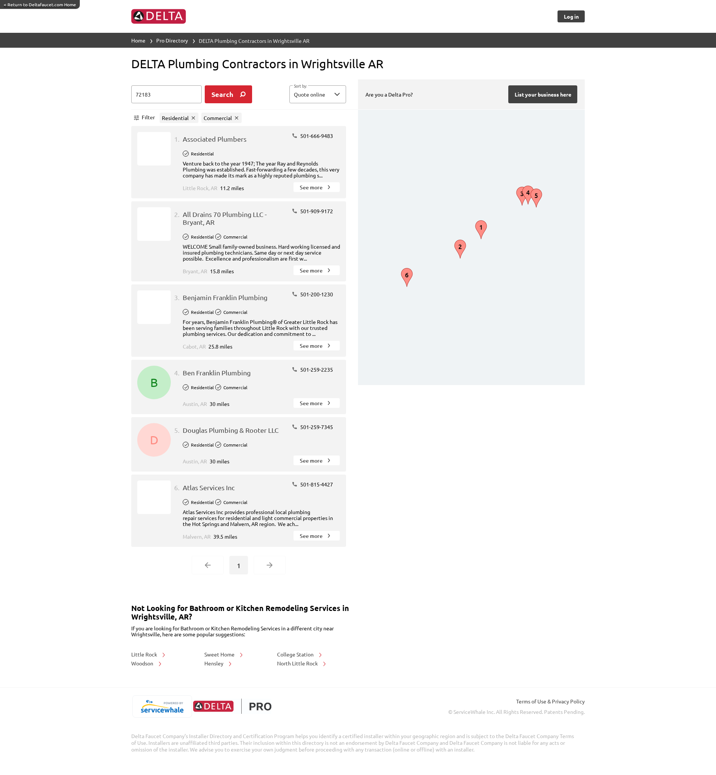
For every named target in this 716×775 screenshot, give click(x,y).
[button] (317, 94)
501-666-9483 (316, 135)
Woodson (142, 663)
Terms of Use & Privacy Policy (550, 701)
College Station (296, 654)
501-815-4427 (316, 484)
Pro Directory (172, 40)
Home (138, 40)
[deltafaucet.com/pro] (232, 706)
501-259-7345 (316, 426)
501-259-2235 (316, 369)
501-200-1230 (316, 294)
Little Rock (144, 654)
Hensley (214, 663)
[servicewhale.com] (162, 706)
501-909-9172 (316, 211)
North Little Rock (298, 663)
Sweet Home (220, 654)
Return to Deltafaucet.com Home (40, 4)
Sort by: (300, 86)
